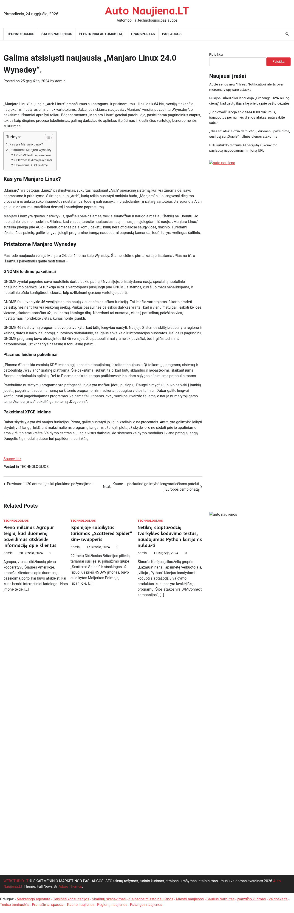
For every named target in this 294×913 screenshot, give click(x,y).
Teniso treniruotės (14, 904)
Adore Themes (70, 886)
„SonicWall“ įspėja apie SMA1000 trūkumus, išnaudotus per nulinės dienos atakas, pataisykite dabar (247, 117)
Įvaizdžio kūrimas (251, 899)
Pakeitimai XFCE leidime (32, 165)
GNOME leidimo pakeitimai (33, 155)
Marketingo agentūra (33, 899)
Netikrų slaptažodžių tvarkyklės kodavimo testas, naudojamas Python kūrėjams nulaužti (170, 536)
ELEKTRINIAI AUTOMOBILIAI (101, 34)
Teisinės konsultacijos (71, 899)
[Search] (287, 34)
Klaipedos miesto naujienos (150, 899)
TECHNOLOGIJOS (20, 34)
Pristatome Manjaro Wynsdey (30, 150)
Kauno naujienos (80, 904)
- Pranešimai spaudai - (48, 904)
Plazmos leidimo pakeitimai (34, 160)
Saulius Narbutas (220, 899)
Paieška (216, 54)
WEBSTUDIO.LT (15, 881)
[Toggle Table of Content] (47, 138)
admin (60, 81)
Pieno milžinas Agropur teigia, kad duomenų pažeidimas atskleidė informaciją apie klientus (30, 536)
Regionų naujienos (112, 904)
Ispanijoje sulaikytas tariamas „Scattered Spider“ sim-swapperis (101, 533)
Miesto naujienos (190, 899)
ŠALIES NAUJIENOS (56, 34)
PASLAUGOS (171, 34)
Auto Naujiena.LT (147, 10)
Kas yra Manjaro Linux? (26, 144)
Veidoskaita (278, 899)
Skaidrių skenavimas (109, 899)
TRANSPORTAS (142, 34)
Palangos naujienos (146, 904)
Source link (12, 459)
